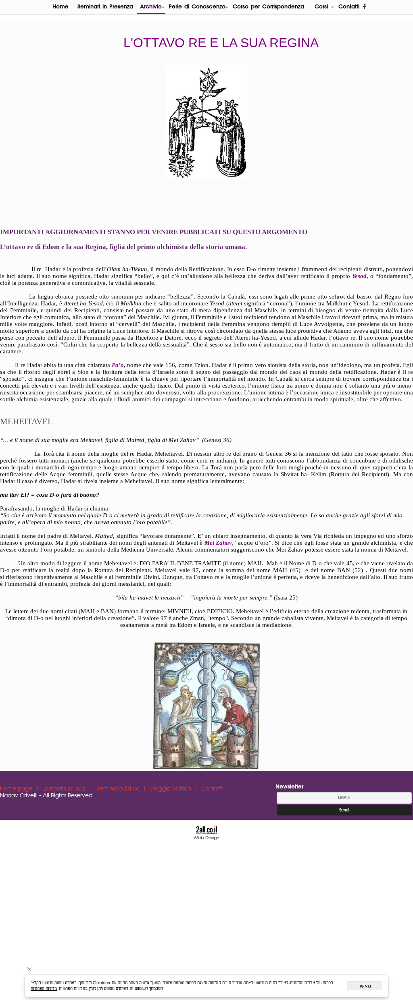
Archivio (151, 7)
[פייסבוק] (364, 7)
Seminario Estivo (119, 789)
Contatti (348, 7)
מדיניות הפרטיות (44, 988)
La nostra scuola (64, 789)
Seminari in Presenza (105, 7)
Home (60, 7)
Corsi (321, 7)
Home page (17, 789)
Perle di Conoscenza (197, 7)
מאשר (365, 986)
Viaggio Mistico (171, 789)
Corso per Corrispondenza (268, 7)
